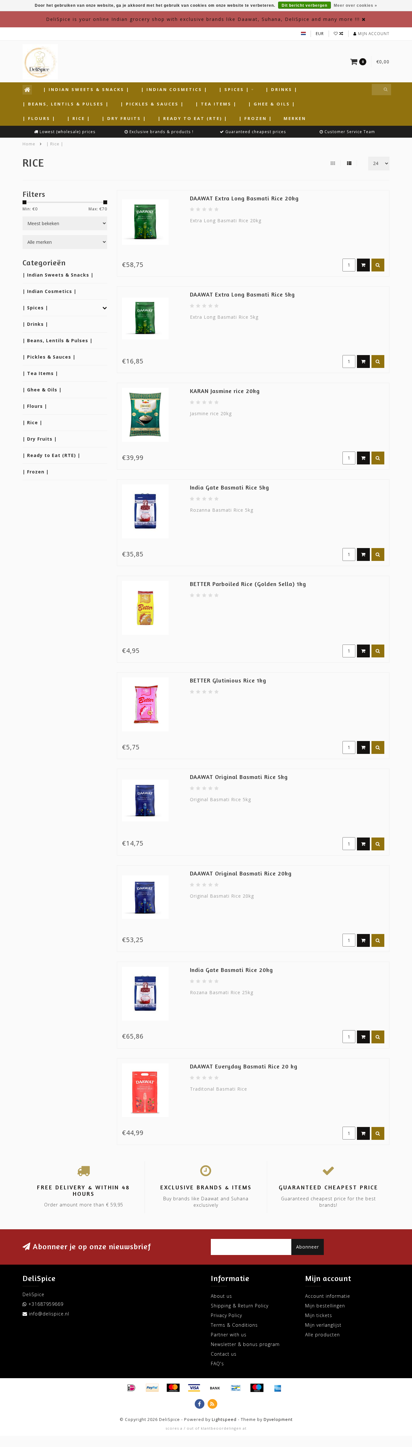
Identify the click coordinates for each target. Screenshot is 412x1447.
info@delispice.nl (49, 1314)
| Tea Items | (216, 104)
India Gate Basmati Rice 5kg (229, 487)
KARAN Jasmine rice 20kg (225, 390)
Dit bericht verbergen (304, 5)
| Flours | (39, 118)
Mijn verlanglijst (323, 1325)
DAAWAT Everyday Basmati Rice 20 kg (243, 1066)
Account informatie (327, 1296)
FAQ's (217, 1363)
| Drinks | (282, 89)
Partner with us (229, 1335)
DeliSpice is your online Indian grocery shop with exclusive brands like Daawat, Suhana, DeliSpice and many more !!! (203, 19)
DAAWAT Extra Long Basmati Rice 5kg (242, 294)
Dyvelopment (278, 1419)
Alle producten (322, 1335)
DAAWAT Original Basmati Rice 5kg (239, 776)
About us (221, 1296)
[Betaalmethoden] (131, 1388)
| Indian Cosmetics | (174, 89)
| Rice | (78, 118)
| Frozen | (255, 118)
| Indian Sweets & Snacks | (86, 89)
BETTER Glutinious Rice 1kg (228, 680)
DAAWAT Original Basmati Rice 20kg (241, 873)
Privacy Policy (226, 1315)
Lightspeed (224, 1419)
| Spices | (234, 89)
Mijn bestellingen (325, 1306)
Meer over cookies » (355, 5)
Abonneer (307, 1247)
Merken (295, 118)
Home (29, 144)
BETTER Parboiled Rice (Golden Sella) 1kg (248, 583)
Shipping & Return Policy (239, 1306)
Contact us (224, 1354)
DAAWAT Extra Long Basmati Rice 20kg (244, 198)
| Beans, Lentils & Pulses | (66, 104)
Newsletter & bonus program (245, 1344)
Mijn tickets (318, 1315)
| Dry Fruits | (124, 118)
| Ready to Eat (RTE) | (193, 118)
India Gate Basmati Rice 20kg (231, 969)
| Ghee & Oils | (271, 104)
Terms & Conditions (234, 1325)
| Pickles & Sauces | (152, 104)
